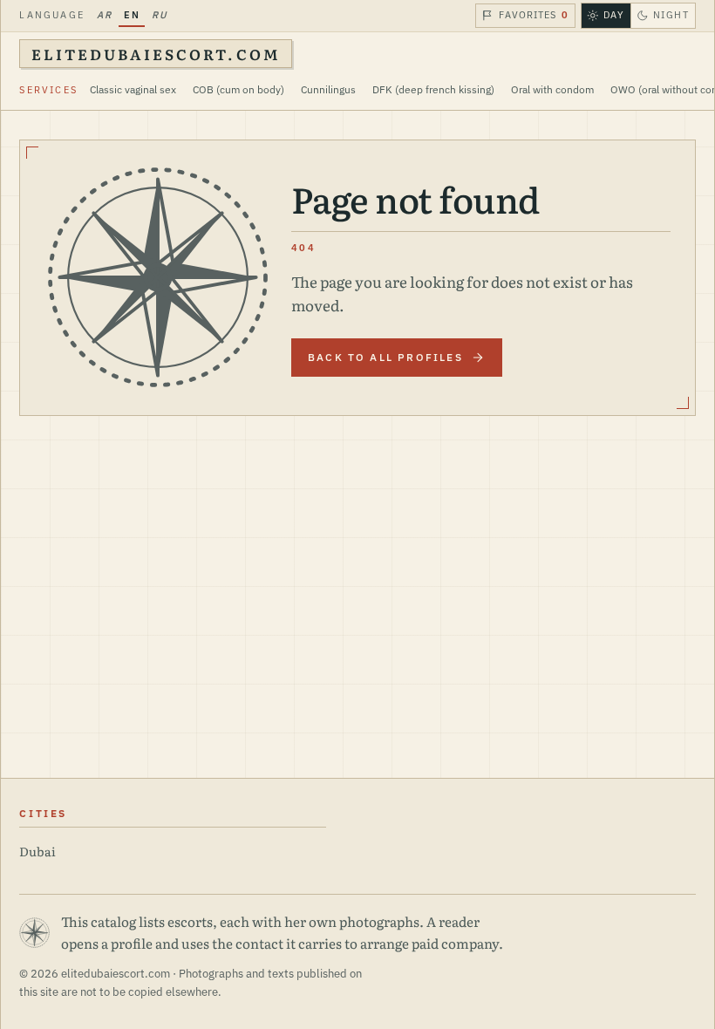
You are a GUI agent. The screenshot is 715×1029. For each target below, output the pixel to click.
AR (104, 15)
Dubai (37, 851)
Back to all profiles (385, 357)
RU (159, 15)
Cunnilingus (328, 89)
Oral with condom (552, 89)
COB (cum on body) (238, 89)
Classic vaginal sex (133, 89)
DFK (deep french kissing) (433, 89)
